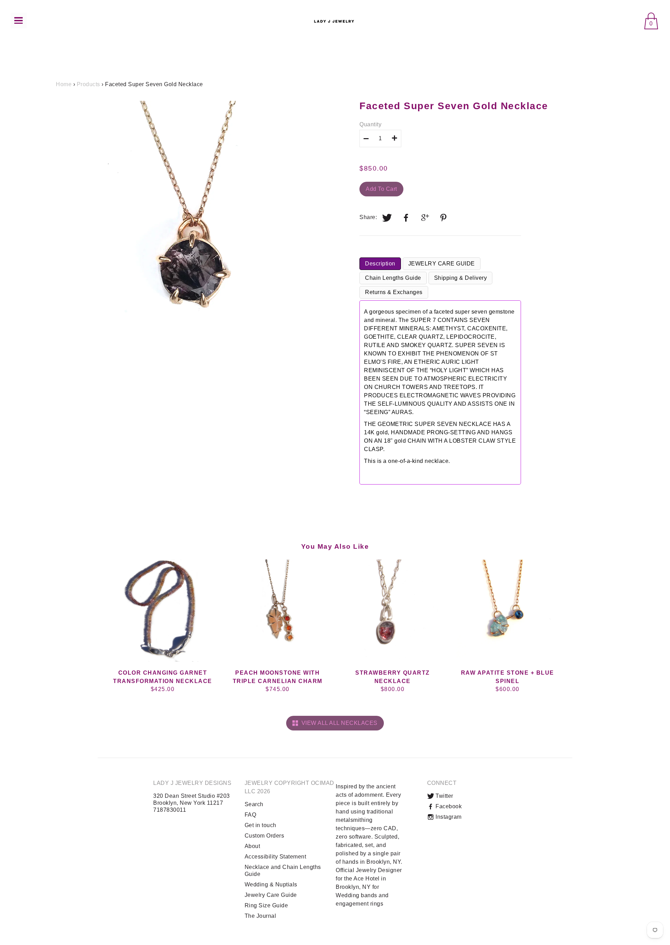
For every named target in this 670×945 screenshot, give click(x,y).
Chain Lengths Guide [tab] (393, 278)
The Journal (260, 916)
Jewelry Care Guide (271, 895)
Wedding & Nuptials (271, 884)
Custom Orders (264, 836)
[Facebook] (406, 217)
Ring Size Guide (266, 905)
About (252, 846)
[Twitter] (387, 217)
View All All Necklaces (338, 723)
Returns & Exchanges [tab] (394, 292)
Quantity (370, 124)
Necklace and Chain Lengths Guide (283, 870)
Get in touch (260, 825)
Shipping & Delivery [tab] (460, 278)
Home (64, 84)
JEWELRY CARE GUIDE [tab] (441, 264)
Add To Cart (381, 189)
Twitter (443, 796)
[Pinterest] (444, 217)
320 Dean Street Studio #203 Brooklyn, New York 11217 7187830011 (191, 803)
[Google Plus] (425, 217)
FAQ (250, 815)
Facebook (448, 806)
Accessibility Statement (275, 857)
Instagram (448, 817)
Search (254, 804)
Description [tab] (380, 264)
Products (88, 84)
